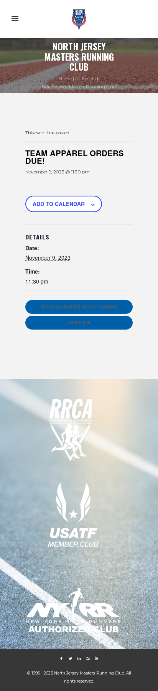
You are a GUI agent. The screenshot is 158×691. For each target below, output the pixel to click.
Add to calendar (59, 204)
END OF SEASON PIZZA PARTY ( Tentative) (79, 306)
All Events (85, 78)
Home (65, 78)
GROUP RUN (79, 322)
